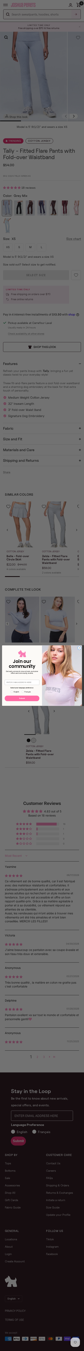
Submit (22, 698)
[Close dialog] (79, 648)
